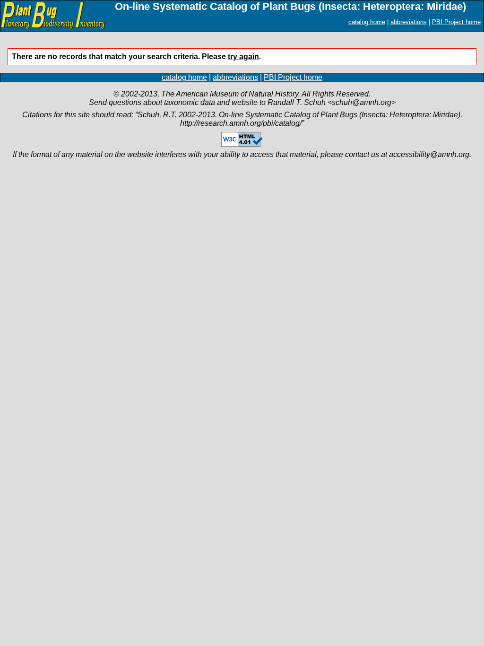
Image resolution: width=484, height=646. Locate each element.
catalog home (366, 22)
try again (243, 56)
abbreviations (408, 22)
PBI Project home (456, 22)
